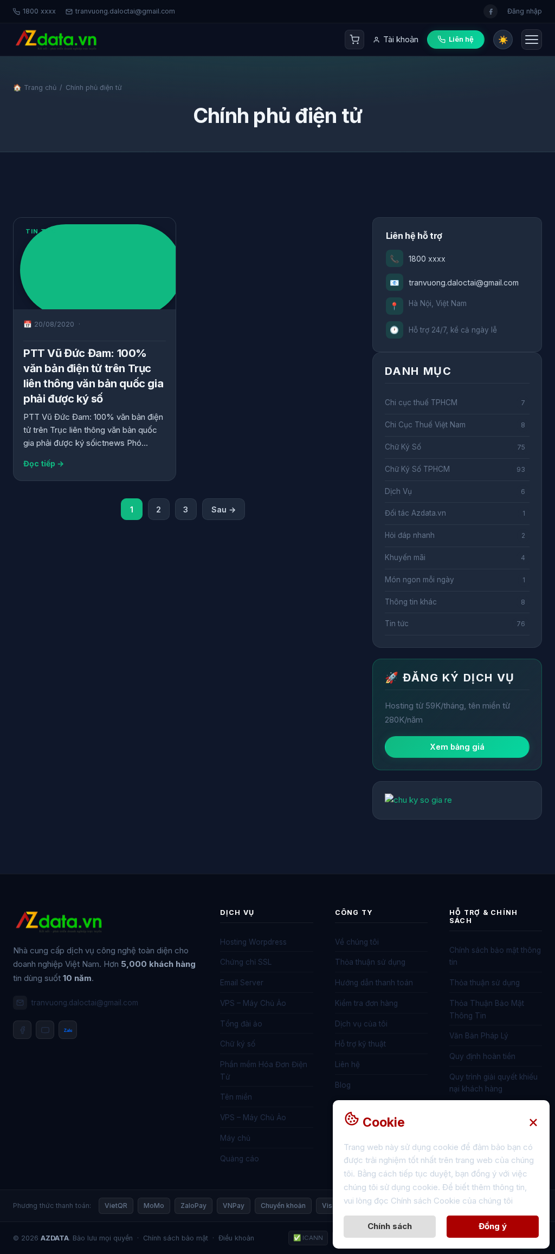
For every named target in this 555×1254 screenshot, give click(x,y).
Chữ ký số (237, 1043)
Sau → (223, 509)
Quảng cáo (239, 1158)
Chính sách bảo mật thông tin (495, 956)
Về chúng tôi (357, 942)
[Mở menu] (531, 39)
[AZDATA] (56, 40)
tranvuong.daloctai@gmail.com (125, 11)
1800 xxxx (39, 11)
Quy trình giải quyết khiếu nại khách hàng (493, 1083)
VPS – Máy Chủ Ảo (253, 1003)
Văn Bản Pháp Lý (478, 1035)
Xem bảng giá (457, 746)
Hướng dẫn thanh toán (374, 982)
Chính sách (389, 1226)
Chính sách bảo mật (175, 1238)
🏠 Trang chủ (34, 87)
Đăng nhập (524, 11)
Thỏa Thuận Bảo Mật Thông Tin (486, 1009)
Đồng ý (493, 1226)
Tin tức (40, 231)
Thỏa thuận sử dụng (370, 962)
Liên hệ (347, 1064)
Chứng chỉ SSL (246, 962)
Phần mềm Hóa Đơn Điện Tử (263, 1070)
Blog (343, 1085)
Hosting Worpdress (253, 942)
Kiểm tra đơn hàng (366, 1003)
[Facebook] (22, 1030)
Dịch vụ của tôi (361, 1023)
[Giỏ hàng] (354, 39)
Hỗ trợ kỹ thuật (360, 1043)
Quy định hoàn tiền (482, 1056)
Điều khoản (236, 1238)
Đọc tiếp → (43, 463)
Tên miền (236, 1097)
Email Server (241, 982)
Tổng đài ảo (241, 1023)
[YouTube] (45, 1030)
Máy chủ (235, 1138)
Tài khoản (400, 39)
